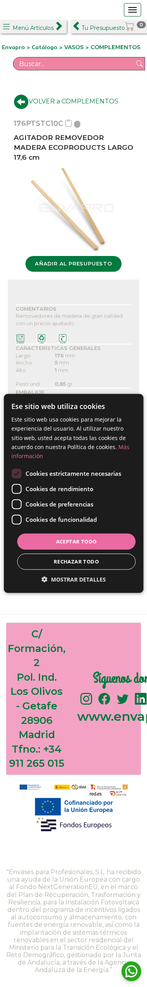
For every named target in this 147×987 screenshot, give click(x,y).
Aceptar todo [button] (76, 541)
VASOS (73, 47)
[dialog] (73, 493)
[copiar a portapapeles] (68, 123)
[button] (74, 579)
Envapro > (17, 47)
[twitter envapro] (123, 702)
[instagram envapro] (86, 702)
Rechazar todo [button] (76, 561)
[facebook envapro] (104, 702)
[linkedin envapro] (141, 702)
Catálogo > (48, 47)
